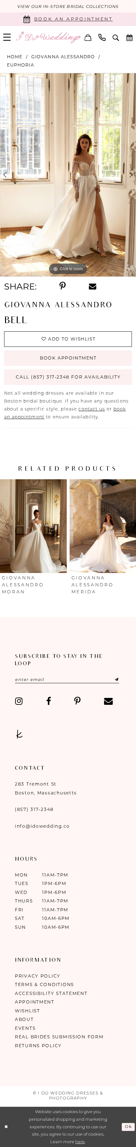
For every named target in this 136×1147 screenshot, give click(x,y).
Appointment (34, 1001)
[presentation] (33, 526)
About (24, 1019)
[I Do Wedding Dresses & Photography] (48, 37)
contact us (91, 408)
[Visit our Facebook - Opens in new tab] (48, 701)
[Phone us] (102, 37)
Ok (128, 1127)
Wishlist (27, 1010)
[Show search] (116, 37)
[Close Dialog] (6, 1127)
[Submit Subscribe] (109, 679)
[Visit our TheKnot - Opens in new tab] (19, 734)
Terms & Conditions (44, 984)
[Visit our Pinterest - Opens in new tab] (77, 701)
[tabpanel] (68, 175)
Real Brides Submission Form (59, 1036)
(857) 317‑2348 (34, 809)
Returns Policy (38, 1045)
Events (25, 1028)
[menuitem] (88, 37)
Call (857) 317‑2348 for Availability (68, 376)
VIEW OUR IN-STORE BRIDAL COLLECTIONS (68, 6)
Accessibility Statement (51, 993)
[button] (88, 37)
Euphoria (20, 64)
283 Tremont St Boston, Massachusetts (46, 788)
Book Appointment (68, 357)
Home (15, 56)
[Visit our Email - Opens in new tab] (108, 701)
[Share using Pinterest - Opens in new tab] (62, 286)
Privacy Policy (37, 975)
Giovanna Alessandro (63, 56)
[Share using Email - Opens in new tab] (92, 286)
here (80, 1141)
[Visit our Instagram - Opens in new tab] (19, 701)
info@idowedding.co (42, 826)
